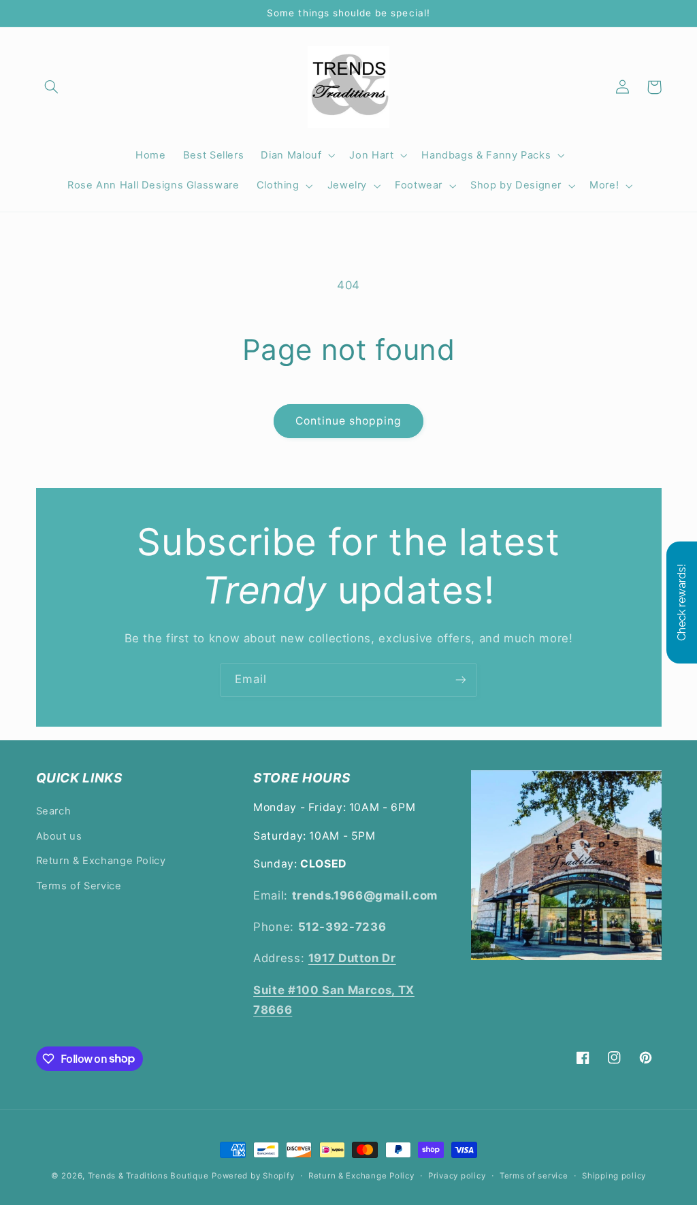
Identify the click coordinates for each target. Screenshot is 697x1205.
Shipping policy (614, 1176)
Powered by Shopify (253, 1176)
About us (59, 836)
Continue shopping (348, 420)
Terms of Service (79, 886)
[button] (51, 87)
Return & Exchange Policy (101, 861)
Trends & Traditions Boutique (148, 1176)
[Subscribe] (460, 680)
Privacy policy (456, 1176)
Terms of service (534, 1176)
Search (53, 811)
